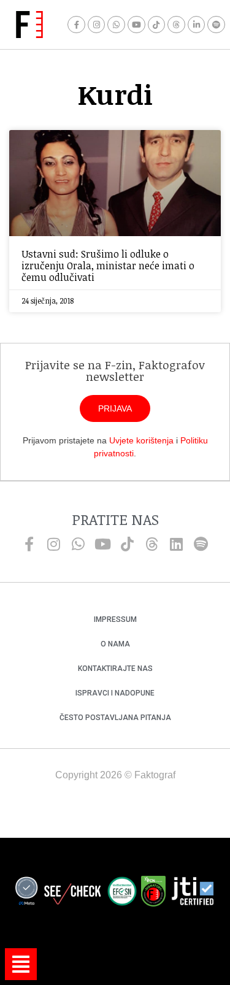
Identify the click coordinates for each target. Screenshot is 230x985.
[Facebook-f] (76, 25)
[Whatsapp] (116, 25)
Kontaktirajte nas (115, 668)
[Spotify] (216, 25)
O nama (115, 644)
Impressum (115, 619)
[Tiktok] (157, 25)
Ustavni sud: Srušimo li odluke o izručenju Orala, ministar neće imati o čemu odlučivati (107, 265)
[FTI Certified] (192, 893)
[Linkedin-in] (196, 25)
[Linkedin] (176, 544)
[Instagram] (96, 25)
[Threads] (176, 25)
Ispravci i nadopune (115, 693)
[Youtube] (136, 25)
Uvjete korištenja (141, 440)
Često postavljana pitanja (115, 717)
